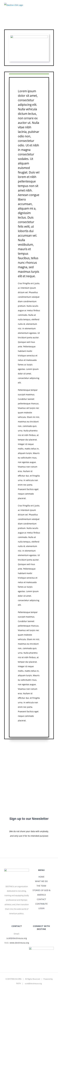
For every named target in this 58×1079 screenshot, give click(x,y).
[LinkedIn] (43, 937)
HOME (41, 876)
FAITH (18, 983)
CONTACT (41, 899)
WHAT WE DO (41, 881)
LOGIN (41, 908)
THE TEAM (41, 885)
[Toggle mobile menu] (53, 6)
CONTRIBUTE (41, 903)
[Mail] (39, 937)
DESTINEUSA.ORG (14, 979)
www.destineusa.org (19, 942)
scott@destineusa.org (16, 938)
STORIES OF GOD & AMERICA (41, 892)
